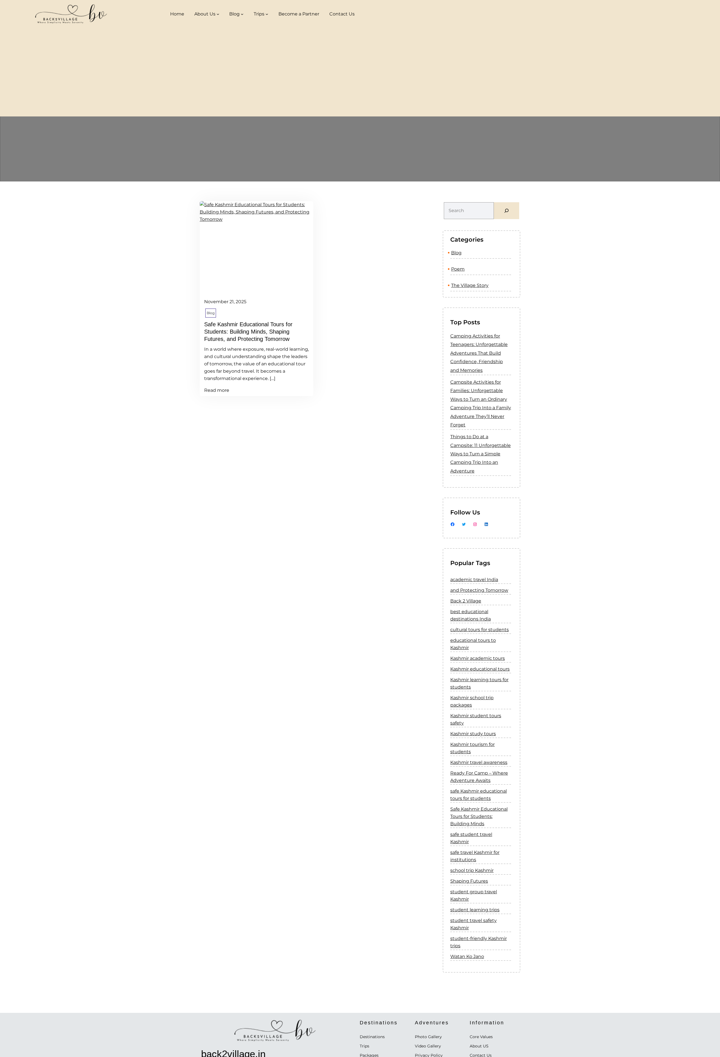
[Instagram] (475, 524)
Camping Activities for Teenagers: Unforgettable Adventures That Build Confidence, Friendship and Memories (479, 353)
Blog (234, 14)
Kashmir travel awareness (478, 762)
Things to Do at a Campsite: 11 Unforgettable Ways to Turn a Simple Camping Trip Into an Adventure (480, 454)
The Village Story (470, 285)
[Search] (506, 210)
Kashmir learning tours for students (479, 683)
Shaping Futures (469, 881)
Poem (458, 269)
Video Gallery (428, 1046)
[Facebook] (452, 524)
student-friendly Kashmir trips (478, 942)
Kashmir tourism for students (472, 748)
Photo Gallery (428, 1036)
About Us (204, 14)
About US (479, 1046)
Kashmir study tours (473, 733)
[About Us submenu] (218, 14)
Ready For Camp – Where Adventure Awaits (479, 776)
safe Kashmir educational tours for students (478, 794)
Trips (259, 14)
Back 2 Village (465, 601)
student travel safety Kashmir (473, 924)
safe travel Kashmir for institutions (475, 856)
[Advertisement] (360, 74)
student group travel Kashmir (473, 895)
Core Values (481, 1036)
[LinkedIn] (486, 524)
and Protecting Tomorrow (479, 590)
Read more (216, 390)
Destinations (372, 1036)
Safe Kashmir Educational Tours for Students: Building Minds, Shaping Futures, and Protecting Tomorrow (248, 331)
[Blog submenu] (242, 14)
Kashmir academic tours (477, 658)
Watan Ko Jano (467, 956)
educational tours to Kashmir (473, 644)
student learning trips (475, 909)
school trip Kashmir (472, 870)
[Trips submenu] (267, 14)
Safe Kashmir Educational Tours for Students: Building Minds (479, 816)
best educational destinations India (470, 615)
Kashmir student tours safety (475, 719)
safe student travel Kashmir (471, 838)
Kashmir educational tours (480, 669)
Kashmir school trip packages (472, 701)
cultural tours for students (479, 629)
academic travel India (474, 579)
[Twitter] (464, 524)
